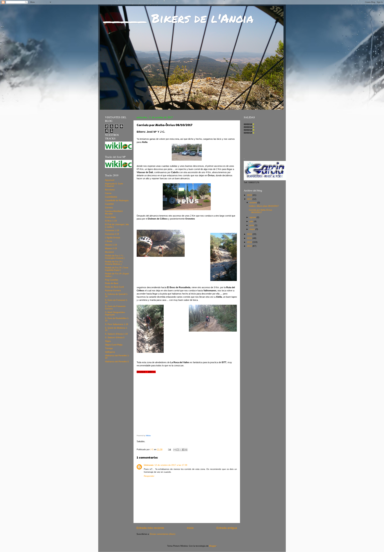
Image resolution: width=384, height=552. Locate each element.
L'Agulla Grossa (112, 237)
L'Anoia (108, 241)
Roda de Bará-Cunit (114, 287)
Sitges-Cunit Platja (113, 345)
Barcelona (110, 190)
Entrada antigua (226, 527)
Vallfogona (110, 352)
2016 (249, 234)
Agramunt (109, 180)
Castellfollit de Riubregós (117, 200)
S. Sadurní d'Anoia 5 (114, 337)
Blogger (212, 546)
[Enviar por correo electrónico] (174, 449)
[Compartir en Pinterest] (186, 449)
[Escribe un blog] (177, 449)
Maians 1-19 (111, 245)
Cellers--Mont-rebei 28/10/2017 (264, 206)
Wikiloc (148, 435)
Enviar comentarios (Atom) (162, 534)
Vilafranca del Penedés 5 (117, 361)
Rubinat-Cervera (113, 290)
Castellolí (109, 204)
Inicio (190, 527)
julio (251, 221)
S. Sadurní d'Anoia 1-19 (116, 334)
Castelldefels (111, 197)
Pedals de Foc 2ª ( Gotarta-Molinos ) (114, 263)
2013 (249, 246)
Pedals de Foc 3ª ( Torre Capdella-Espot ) (116, 269)
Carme (108, 193)
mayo (252, 229)
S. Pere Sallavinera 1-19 (116, 324)
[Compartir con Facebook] (183, 449)
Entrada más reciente (150, 527)
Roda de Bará (111, 283)
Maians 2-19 (111, 248)
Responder (149, 476)
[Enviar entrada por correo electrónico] (169, 449)
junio (252, 225)
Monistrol (109, 252)
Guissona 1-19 (112, 230)
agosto (252, 217)
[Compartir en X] (180, 449)
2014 (249, 242)
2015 (249, 238)
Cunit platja (110, 217)
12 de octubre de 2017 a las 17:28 (170, 465)
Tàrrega (109, 348)
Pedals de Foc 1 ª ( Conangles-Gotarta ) (114, 257)
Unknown (149, 465)
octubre (253, 202)
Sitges (108, 341)
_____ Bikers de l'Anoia (179, 18)
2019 (249, 195)
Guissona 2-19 (112, 234)
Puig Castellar (111, 280)
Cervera (109, 207)
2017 (249, 199)
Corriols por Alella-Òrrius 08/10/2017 (260, 211)
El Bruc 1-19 (111, 221)
